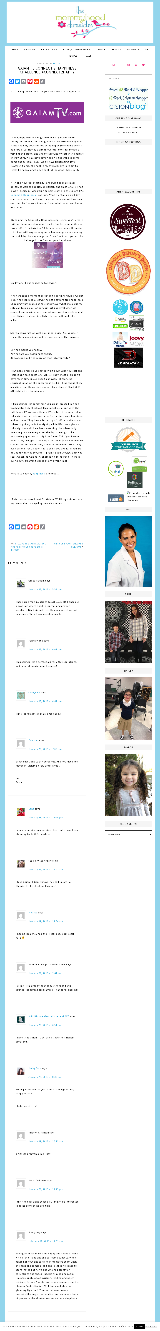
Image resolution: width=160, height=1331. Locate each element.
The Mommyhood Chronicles (80, 23)
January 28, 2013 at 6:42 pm (45, 701)
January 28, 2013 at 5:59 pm (45, 589)
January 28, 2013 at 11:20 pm (45, 817)
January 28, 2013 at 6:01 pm (45, 649)
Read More (151, 1326)
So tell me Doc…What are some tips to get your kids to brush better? (28, 547)
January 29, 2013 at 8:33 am (45, 1076)
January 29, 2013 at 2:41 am (45, 973)
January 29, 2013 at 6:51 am (45, 1025)
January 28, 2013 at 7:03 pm (45, 749)
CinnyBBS (34, 692)
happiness (38, 473)
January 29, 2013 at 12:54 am (45, 921)
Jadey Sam (34, 1068)
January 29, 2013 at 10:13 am (45, 1141)
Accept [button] (139, 1326)
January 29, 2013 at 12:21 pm (45, 1189)
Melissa (33, 912)
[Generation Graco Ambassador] (120, 313)
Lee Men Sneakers (128, 132)
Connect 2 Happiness (23, 194)
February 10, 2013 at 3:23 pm (45, 1241)
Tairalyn (33, 740)
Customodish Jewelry (128, 127)
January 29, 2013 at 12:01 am (45, 869)
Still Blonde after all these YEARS (48, 1016)
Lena (31, 808)
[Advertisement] (128, 391)
